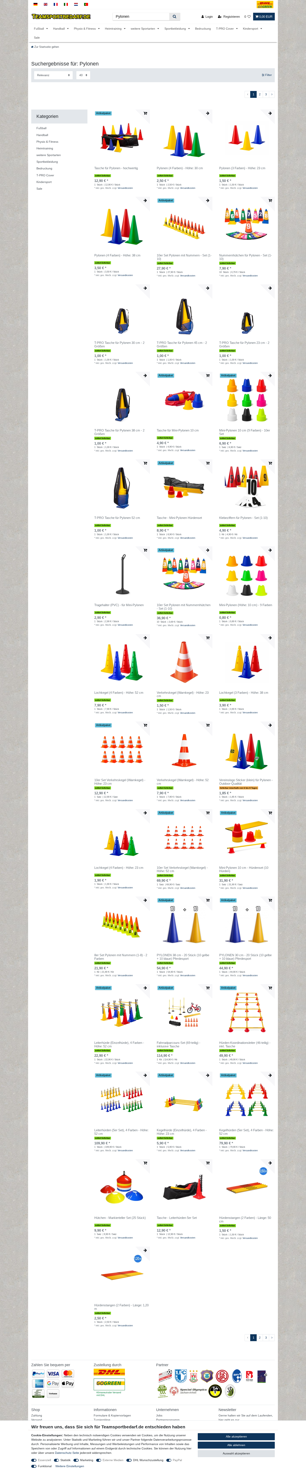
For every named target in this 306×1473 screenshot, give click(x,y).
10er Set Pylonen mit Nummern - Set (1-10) (184, 257)
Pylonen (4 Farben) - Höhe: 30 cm (180, 168)
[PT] (86, 4)
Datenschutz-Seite (67, 1452)
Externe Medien (113, 1460)
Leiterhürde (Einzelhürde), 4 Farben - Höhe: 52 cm (119, 1044)
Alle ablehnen (236, 1445)
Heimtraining (113, 28)
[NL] (76, 4)
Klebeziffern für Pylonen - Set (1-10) (243, 518)
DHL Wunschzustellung (148, 1460)
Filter (268, 75)
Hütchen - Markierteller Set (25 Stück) (120, 1218)
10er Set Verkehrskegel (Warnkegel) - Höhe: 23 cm (119, 781)
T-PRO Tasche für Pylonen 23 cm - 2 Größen (244, 344)
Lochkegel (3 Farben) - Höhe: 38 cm (243, 692)
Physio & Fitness (85, 28)
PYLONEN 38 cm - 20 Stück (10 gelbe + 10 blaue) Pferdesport (183, 956)
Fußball (39, 28)
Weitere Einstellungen (69, 1466)
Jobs (159, 1415)
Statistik (65, 1460)
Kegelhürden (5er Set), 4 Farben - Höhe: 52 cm (246, 1132)
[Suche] (174, 16)
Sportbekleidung (175, 28)
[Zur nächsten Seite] (272, 94)
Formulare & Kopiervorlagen (112, 1415)
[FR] (55, 4)
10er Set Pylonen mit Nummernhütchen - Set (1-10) (183, 606)
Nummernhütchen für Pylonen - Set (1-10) (245, 257)
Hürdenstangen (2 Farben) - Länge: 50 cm (245, 1219)
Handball (59, 28)
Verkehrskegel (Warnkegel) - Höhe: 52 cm (183, 781)
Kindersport (251, 28)
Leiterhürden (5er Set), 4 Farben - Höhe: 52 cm (121, 1132)
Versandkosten (125, 188)
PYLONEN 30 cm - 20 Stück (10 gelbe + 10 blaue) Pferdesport (245, 956)
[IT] (66, 4)
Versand (36, 1419)
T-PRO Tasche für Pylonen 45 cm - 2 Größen (182, 344)
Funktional (45, 1466)
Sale (37, 37)
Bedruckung (203, 28)
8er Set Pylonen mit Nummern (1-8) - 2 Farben (120, 956)
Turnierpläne (102, 1419)
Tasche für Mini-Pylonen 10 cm (178, 430)
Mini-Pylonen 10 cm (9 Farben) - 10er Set (244, 432)
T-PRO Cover (225, 28)
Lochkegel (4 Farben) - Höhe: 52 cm (118, 692)
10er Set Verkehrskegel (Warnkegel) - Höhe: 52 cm (182, 869)
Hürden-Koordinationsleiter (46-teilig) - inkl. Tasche (244, 1044)
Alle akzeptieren (236, 1436)
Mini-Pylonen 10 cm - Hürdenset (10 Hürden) (243, 869)
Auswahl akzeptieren (236, 1453)
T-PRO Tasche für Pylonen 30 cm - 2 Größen (119, 344)
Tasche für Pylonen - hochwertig (116, 168)
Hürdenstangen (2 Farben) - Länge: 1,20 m (121, 1307)
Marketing (86, 1460)
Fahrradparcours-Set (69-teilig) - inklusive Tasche (178, 1044)
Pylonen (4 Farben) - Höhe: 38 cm (117, 255)
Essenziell (44, 1460)
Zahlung (36, 1415)
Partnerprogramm (168, 1419)
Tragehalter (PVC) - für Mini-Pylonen (119, 605)
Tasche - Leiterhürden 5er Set (177, 1218)
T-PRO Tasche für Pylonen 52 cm (117, 518)
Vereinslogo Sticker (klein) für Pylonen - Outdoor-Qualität (246, 781)
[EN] (45, 4)
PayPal (177, 1460)
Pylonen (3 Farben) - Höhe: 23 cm (242, 168)
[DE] (35, 4)
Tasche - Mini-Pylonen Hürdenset (179, 518)
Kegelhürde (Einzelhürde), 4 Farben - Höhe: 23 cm (182, 1132)
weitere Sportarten (143, 28)
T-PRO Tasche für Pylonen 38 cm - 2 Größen (119, 432)
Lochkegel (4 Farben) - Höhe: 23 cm (118, 867)
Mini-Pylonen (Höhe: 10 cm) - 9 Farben (245, 605)
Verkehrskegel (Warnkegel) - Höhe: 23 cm (183, 694)
